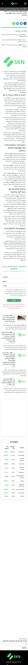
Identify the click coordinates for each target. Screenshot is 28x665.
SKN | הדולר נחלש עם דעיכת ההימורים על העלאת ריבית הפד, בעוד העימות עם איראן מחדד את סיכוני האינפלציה (8, 337)
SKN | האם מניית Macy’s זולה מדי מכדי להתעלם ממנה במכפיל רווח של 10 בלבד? (8, 318)
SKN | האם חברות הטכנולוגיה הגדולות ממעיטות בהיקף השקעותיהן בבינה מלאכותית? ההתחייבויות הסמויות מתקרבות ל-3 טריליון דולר (8, 359)
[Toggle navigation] (25, 3)
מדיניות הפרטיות (14, 295)
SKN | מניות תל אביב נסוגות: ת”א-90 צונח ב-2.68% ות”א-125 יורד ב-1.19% (8, 382)
